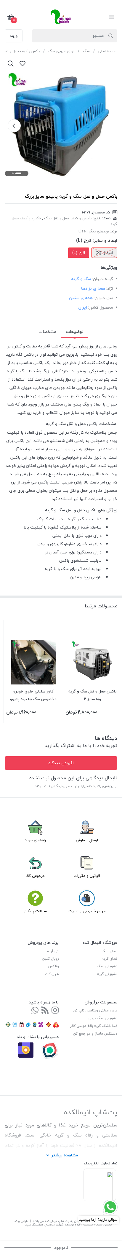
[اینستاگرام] (55, 1011)
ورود (13, 35)
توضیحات (75, 331)
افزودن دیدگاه (61, 763)
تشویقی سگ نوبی (103, 1018)
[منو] (111, 17)
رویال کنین (50, 958)
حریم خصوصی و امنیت (86, 911)
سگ (86, 51)
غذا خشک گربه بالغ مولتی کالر (93, 1026)
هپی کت (52, 974)
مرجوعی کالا (35, 875)
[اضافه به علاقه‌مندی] (22, 63)
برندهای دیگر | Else (93, 231)
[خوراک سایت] (45, 1011)
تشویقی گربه (107, 974)
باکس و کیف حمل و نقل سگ (68, 218)
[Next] (14, 125)
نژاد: (109, 288)
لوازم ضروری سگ (61, 51)
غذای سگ (109, 951)
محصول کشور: (100, 307)
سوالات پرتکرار (35, 911)
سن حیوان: (103, 297)
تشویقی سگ (107, 966)
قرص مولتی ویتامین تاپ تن (95, 1010)
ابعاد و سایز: (105, 240)
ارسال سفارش (87, 840)
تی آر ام (52, 951)
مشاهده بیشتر (65, 1155)
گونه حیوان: (102, 279)
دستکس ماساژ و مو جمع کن (95, 1033)
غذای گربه (109, 958)
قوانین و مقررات (87, 875)
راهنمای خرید (35, 840)
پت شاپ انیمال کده (57, 1220)
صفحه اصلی (107, 51)
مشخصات (47, 331)
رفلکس (53, 966)
